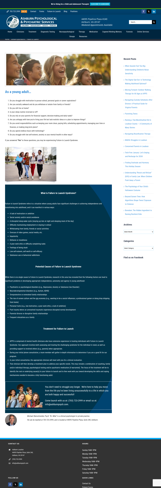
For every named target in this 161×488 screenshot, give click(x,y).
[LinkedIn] (21, 484)
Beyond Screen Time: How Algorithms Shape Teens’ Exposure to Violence (138, 200)
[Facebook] (10, 484)
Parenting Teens (131, 114)
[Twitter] (15, 484)
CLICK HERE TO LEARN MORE (100, 4)
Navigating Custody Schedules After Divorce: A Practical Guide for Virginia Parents (138, 104)
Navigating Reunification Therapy (137, 134)
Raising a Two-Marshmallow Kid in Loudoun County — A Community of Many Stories (138, 124)
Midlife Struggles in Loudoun (136, 140)
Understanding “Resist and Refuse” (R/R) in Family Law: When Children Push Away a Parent (138, 176)
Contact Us (86, 483)
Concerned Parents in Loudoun (137, 146)
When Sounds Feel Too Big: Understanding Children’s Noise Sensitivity (137, 70)
